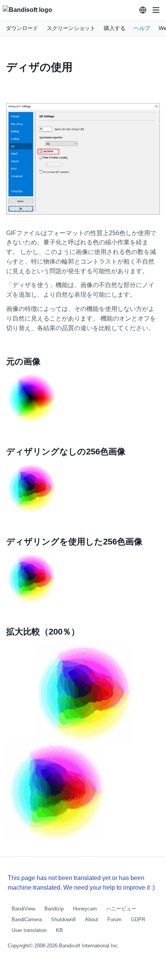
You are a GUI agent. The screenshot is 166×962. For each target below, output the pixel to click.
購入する (114, 28)
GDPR (138, 919)
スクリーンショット (71, 28)
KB (59, 930)
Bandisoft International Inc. (89, 946)
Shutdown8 (63, 919)
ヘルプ (142, 28)
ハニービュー (121, 909)
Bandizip (54, 909)
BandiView (23, 909)
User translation (29, 930)
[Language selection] (143, 10)
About (91, 919)
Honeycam (85, 909)
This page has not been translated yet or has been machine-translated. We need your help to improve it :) (81, 883)
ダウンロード (22, 28)
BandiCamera (27, 919)
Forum (114, 919)
